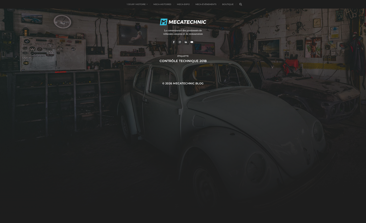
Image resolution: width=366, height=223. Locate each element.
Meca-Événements (205, 4)
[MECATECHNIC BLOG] (183, 22)
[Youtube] (191, 42)
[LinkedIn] (185, 42)
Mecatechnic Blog (188, 83)
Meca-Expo (183, 4)
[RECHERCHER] (240, 4)
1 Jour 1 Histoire (136, 4)
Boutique (227, 4)
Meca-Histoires (162, 4)
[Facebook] (173, 42)
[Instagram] (179, 42)
